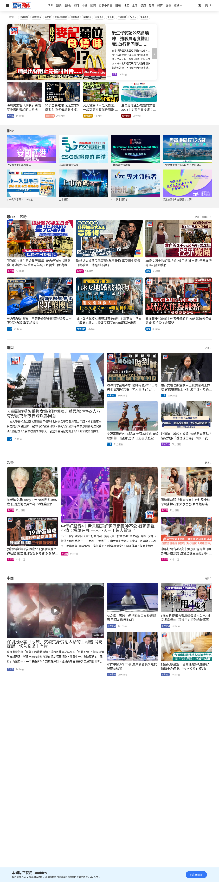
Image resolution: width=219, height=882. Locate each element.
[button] (154, 53)
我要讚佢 (87, 17)
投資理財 (50, 116)
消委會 (48, 17)
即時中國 (111, 626)
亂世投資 (75, 17)
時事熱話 (81, 329)
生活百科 (166, 444)
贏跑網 (110, 17)
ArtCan (133, 17)
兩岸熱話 (166, 675)
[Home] (21, 5)
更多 (207, 348)
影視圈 (11, 271)
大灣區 (11, 116)
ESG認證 (122, 17)
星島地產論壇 (61, 17)
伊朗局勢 (24, 17)
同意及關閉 (196, 874)
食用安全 (88, 116)
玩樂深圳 (99, 17)
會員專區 (144, 17)
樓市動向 (126, 116)
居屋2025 (36, 17)
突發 (10, 329)
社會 (148, 271)
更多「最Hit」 (202, 217)
